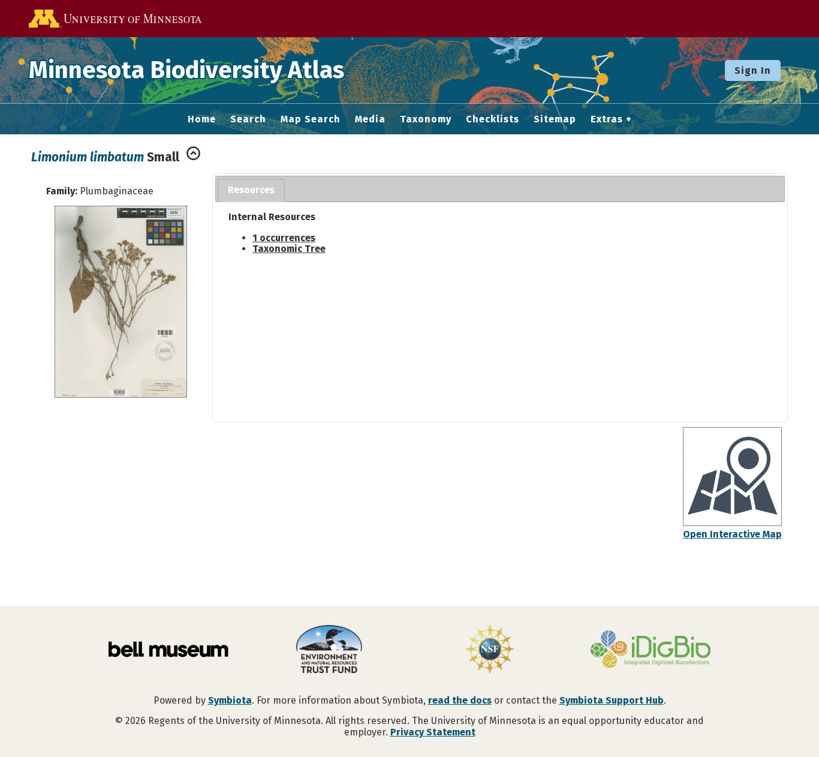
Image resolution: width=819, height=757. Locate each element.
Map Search (311, 119)
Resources (251, 190)
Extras (607, 119)
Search (248, 119)
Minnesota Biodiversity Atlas (186, 70)
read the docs (460, 700)
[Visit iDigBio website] (650, 650)
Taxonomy (425, 119)
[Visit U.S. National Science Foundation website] (490, 650)
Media (370, 119)
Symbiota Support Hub (611, 700)
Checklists (492, 119)
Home (202, 119)
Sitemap (555, 119)
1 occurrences (283, 238)
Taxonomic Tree (289, 248)
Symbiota (230, 700)
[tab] (251, 190)
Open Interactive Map (732, 534)
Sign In (752, 70)
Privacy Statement (432, 732)
